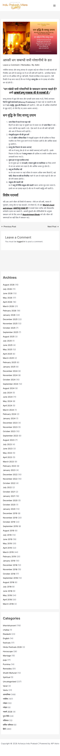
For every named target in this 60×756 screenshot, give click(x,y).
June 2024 (8, 397)
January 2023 (9, 470)
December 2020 (10, 500)
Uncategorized (9, 681)
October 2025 (9, 328)
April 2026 (7, 302)
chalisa (6, 630)
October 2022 (9, 483)
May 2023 (7, 453)
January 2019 (9, 561)
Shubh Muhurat (10, 673)
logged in (21, 241)
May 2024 (7, 401)
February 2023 (9, 466)
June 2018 (7, 591)
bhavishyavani (9, 625)
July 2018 (7, 587)
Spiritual (6, 677)
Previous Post (8, 227)
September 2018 (10, 578)
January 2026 (9, 315)
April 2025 (7, 354)
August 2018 (8, 582)
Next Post (53, 227)
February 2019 (9, 556)
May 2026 (7, 298)
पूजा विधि (6, 716)
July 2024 (7, 393)
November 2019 (10, 518)
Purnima (6, 664)
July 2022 (7, 487)
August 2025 (8, 336)
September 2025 (10, 332)
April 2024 (7, 405)
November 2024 (10, 375)
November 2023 (10, 427)
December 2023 (10, 423)
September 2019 (10, 526)
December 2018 (10, 565)
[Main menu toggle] (54, 5)
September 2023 (10, 436)
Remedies (25, 65)
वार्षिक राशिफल (8, 725)
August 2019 (8, 530)
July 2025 (7, 341)
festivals (6, 643)
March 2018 (8, 604)
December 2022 (10, 474)
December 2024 (10, 371)
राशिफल (6, 720)
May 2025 (7, 349)
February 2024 (9, 414)
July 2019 (7, 535)
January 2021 (9, 496)
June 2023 (8, 448)
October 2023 (9, 431)
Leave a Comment (11, 65)
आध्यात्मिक (6, 694)
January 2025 (9, 367)
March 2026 (8, 306)
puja (5, 660)
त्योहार (5, 703)
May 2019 (7, 543)
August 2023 (9, 440)
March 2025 (8, 358)
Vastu (5, 690)
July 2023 (7, 444)
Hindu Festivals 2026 (12, 647)
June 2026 (8, 293)
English (6, 638)
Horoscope (8, 651)
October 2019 (9, 522)
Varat (5, 686)
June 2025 (7, 345)
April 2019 (7, 548)
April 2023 (7, 457)
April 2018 (7, 599)
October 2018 (9, 574)
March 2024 (8, 410)
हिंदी (4, 729)
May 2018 (7, 595)
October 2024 (9, 379)
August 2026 (9, 285)
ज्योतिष (5, 699)
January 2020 (9, 509)
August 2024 (9, 388)
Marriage (7, 656)
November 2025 (10, 323)
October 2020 (9, 505)
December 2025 (10, 319)
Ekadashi (7, 634)
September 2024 (10, 384)
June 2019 (7, 539)
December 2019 (10, 513)
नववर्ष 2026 (7, 712)
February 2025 (9, 362)
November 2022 (10, 479)
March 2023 (8, 461)
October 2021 (9, 492)
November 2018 (10, 569)
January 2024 (9, 418)
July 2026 (7, 289)
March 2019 (8, 552)
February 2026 (9, 311)
